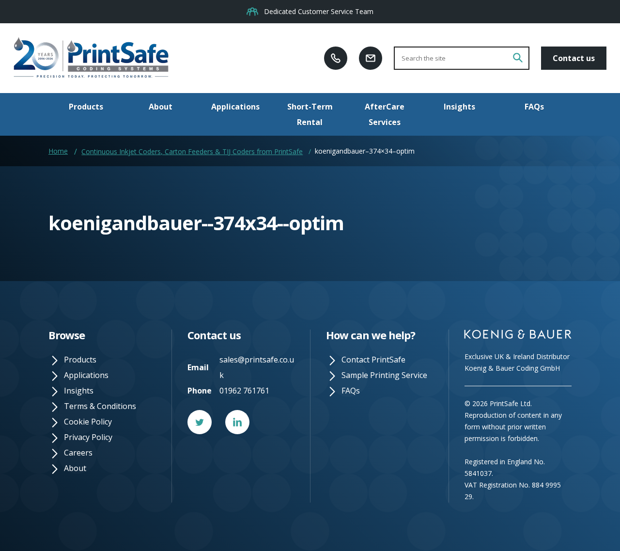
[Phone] (335, 57)
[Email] (370, 57)
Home (58, 151)
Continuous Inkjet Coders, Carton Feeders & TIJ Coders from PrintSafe (192, 152)
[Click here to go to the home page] (91, 58)
